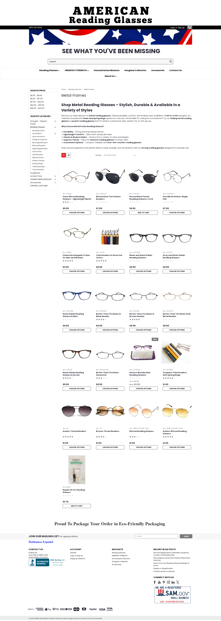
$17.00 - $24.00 (37, 102)
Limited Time (36, 176)
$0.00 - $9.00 (36, 95)
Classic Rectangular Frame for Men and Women (76, 256)
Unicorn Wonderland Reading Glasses (139, 373)
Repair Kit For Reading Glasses (74, 491)
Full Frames (37, 151)
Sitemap (59, 618)
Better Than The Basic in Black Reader (108, 315)
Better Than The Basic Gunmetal (107, 373)
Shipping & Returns (77, 558)
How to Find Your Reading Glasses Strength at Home (171, 564)
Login (172, 27)
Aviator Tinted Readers (74, 431)
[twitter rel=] (177, 582)
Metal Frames (38, 157)
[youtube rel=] (159, 582)
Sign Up (181, 27)
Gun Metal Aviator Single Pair (175, 197)
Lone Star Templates (94, 618)
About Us (110, 76)
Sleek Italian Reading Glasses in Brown (73, 373)
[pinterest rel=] (163, 582)
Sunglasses (35, 173)
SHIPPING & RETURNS (39, 185)
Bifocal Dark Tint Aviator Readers (108, 197)
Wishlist (73, 553)
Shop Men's (37, 133)
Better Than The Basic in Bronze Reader (141, 315)
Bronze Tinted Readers (107, 431)
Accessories (157, 70)
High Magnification (40, 148)
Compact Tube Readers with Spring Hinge (175, 373)
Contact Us (175, 70)
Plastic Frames (38, 160)
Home (63, 89)
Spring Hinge (37, 163)
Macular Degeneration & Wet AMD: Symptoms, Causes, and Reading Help (171, 554)
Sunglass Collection (135, 70)
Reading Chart (38, 130)
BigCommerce (75, 618)
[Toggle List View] (68, 155)
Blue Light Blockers (40, 142)
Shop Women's (38, 136)
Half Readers (37, 154)
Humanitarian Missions (106, 70)
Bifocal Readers (39, 145)
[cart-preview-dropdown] (189, 27)
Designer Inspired (39, 139)
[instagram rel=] (168, 582)
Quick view (77, 190)
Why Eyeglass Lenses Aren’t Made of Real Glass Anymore (171, 559)
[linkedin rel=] (173, 582)
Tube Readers (38, 169)
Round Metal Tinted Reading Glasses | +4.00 (141, 197)
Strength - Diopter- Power (39, 122)
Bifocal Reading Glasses (141, 431)
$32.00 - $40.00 (37, 108)
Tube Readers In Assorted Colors (109, 256)
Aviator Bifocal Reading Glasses (175, 432)
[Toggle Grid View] (63, 155)
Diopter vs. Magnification (163, 568)
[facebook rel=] (154, 582)
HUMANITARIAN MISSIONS (40, 179)
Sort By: (99, 155)
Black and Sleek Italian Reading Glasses (140, 256)
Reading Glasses (48, 70)
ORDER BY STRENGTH (76, 70)
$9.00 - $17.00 (36, 98)
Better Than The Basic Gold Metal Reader (177, 315)
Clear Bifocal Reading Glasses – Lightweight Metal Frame (77, 199)
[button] (110, 13)
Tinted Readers (38, 166)
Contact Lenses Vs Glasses (164, 571)
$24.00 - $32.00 (37, 105)
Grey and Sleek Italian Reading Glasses (174, 256)
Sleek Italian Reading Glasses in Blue (73, 315)
